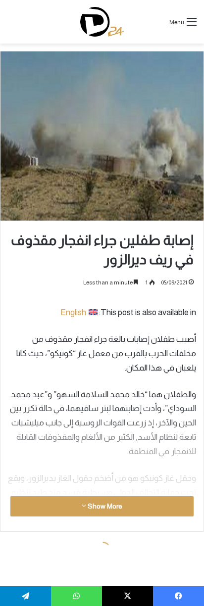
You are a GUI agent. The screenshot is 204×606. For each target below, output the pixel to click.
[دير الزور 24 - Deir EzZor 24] (102, 22)
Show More (104, 506)
